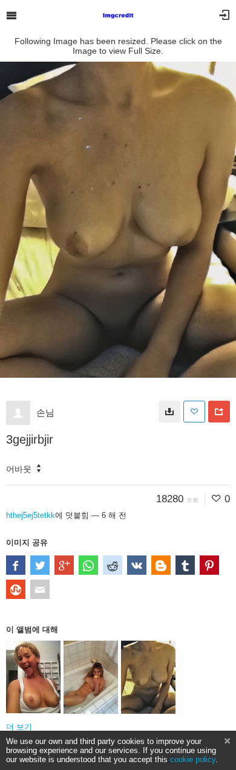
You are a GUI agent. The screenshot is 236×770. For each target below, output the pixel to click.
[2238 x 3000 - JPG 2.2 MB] (169, 411)
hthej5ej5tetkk (30, 515)
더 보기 (19, 726)
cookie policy (192, 759)
